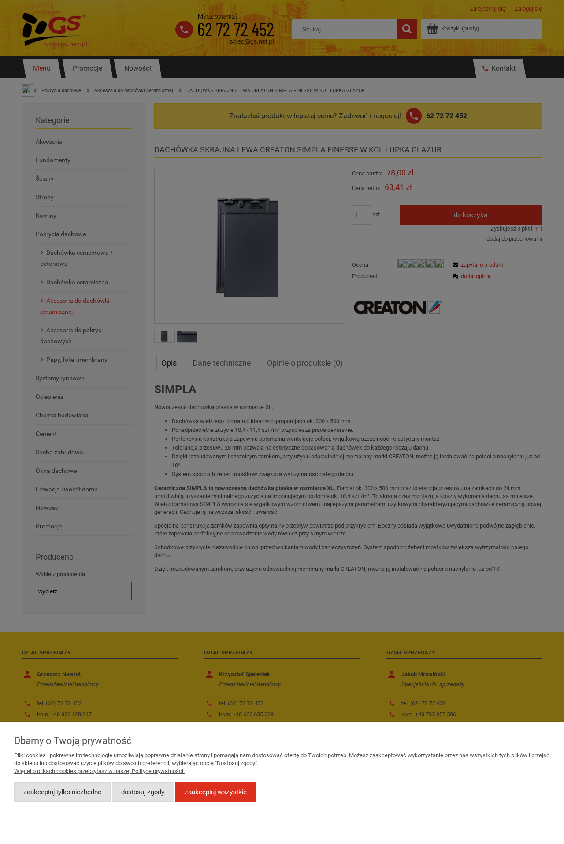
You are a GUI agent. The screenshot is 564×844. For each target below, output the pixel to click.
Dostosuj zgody (143, 792)
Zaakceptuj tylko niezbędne (62, 792)
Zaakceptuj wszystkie (216, 792)
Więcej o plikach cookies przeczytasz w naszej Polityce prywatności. (99, 771)
